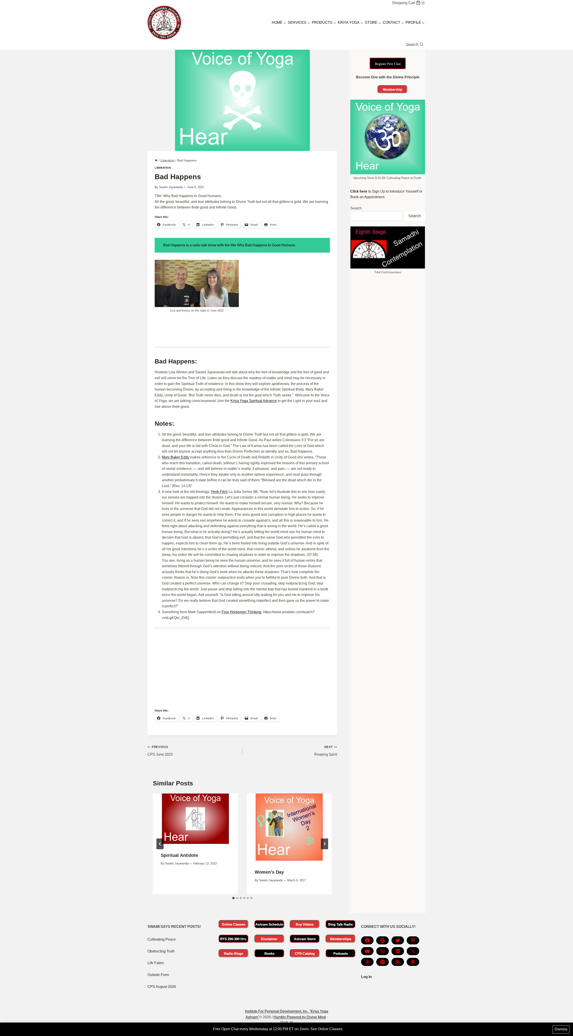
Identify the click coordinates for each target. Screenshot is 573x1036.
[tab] (233, 898)
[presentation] (195, 818)
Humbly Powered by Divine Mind (300, 1017)
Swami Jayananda (171, 187)
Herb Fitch (219, 492)
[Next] (324, 843)
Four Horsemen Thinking (241, 612)
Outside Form (158, 975)
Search (356, 208)
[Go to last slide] (160, 843)
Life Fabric (156, 963)
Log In (366, 977)
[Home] (156, 160)
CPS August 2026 (162, 987)
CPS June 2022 (160, 750)
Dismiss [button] (561, 1029)
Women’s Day (269, 872)
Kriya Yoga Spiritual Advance (254, 401)
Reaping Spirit (325, 750)
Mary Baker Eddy (175, 457)
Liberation (163, 167)
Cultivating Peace (162, 939)
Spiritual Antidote (179, 855)
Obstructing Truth (161, 951)
